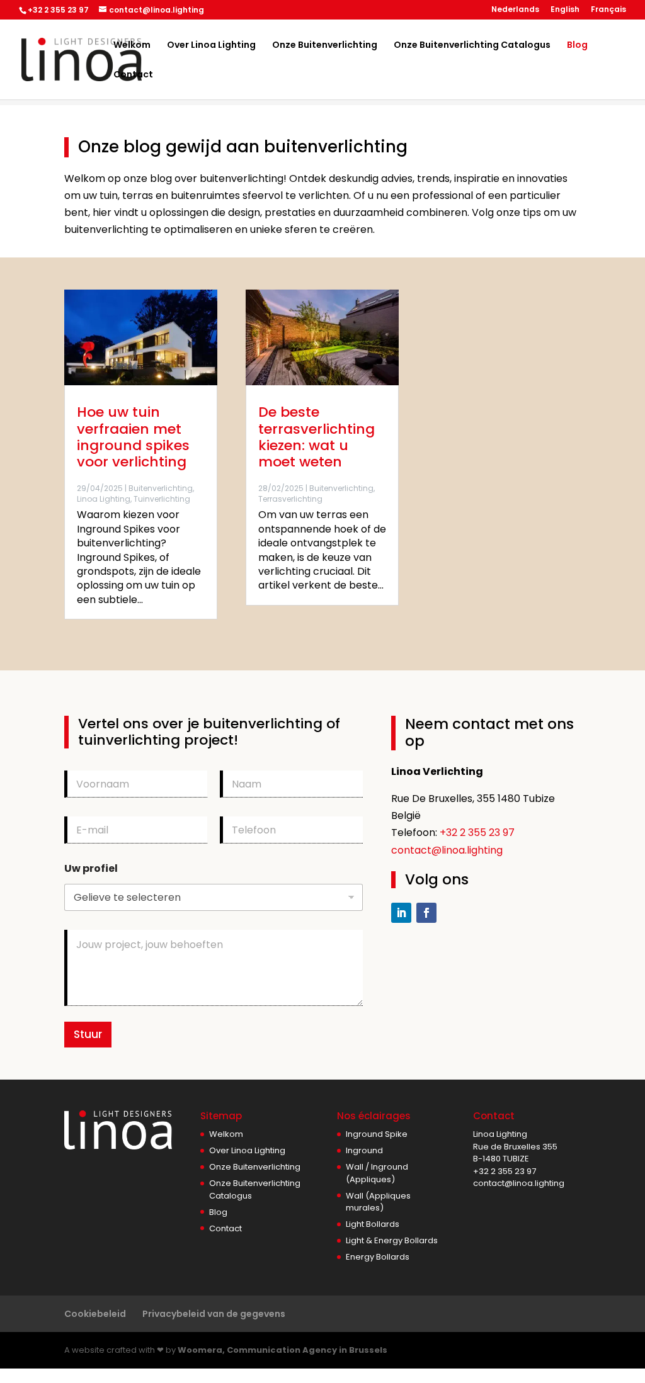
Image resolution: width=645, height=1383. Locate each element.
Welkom (132, 45)
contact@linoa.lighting (447, 850)
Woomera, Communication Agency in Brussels (282, 1350)
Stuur (88, 1034)
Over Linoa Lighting (211, 45)
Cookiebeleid (95, 1313)
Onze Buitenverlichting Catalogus (472, 45)
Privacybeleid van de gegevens (213, 1313)
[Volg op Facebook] (426, 913)
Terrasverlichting (290, 499)
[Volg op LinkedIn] (401, 913)
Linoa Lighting (103, 499)
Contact (133, 75)
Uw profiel (91, 868)
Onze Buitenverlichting (324, 45)
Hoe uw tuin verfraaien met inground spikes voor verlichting (133, 436)
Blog (577, 45)
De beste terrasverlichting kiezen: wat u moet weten (316, 436)
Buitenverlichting (160, 488)
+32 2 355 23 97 (477, 832)
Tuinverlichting (162, 499)
